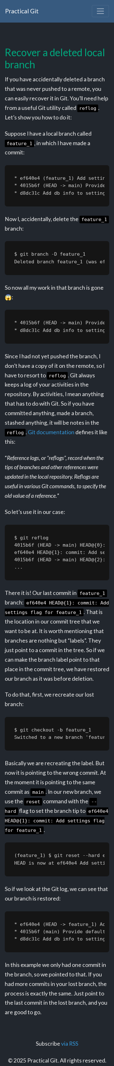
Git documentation (51, 432)
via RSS (69, 1043)
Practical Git (22, 11)
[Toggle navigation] (100, 11)
